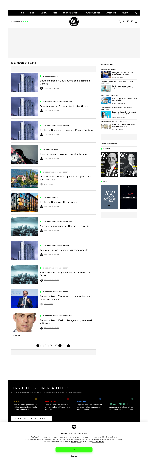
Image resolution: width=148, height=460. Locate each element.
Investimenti (47, 149)
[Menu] (13, 13)
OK (74, 450)
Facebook (119, 21)
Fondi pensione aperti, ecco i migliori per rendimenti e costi (122, 87)
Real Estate (114, 95)
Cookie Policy (98, 442)
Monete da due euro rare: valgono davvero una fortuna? (124, 125)
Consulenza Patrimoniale (109, 81)
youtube (136, 21)
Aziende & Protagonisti (50, 76)
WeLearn (125, 13)
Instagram (127, 21)
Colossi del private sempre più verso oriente (64, 250)
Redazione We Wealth (51, 88)
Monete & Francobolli (108, 121)
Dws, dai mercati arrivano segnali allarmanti (64, 154)
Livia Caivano (48, 184)
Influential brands (92, 13)
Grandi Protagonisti (71, 13)
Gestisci (74, 456)
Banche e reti (63, 172)
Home (22, 13)
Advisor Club (111, 13)
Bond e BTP (55, 149)
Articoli (44, 13)
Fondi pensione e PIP (125, 81)
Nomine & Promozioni (65, 101)
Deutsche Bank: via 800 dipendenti (59, 202)
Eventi (32, 13)
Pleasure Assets (121, 121)
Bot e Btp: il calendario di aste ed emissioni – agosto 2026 (124, 113)
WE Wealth (74, 21)
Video (55, 13)
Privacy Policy (76, 442)
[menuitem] (16, 21)
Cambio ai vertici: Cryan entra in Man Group (64, 106)
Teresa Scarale (117, 77)
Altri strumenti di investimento (111, 107)
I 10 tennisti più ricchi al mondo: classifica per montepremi (123, 73)
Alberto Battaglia (118, 91)
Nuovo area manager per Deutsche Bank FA (64, 226)
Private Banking (64, 125)
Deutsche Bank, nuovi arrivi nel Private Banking (66, 130)
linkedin (132, 21)
